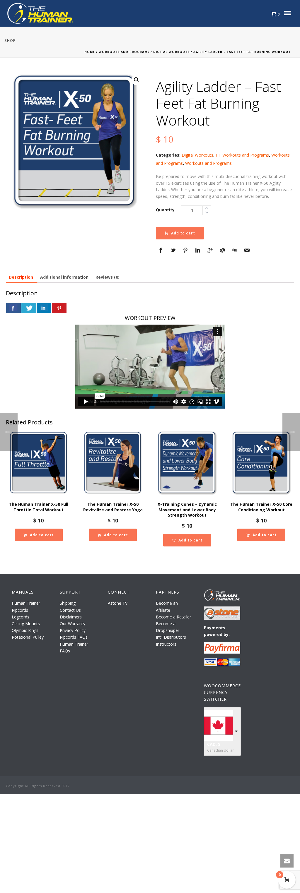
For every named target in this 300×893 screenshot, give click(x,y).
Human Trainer (26, 603)
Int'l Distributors (171, 637)
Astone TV (117, 603)
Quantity (165, 209)
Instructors (166, 644)
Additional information (64, 277)
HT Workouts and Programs (242, 155)
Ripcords (20, 610)
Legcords (20, 617)
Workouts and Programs (124, 52)
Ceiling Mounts (26, 623)
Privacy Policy (73, 630)
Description (21, 277)
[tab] (21, 277)
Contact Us (70, 610)
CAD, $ (214, 744)
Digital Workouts (171, 52)
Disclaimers (71, 617)
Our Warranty (72, 623)
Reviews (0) (108, 277)
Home (89, 52)
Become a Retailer (173, 617)
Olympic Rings (25, 630)
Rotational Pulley (28, 637)
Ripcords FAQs (74, 637)
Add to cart (183, 233)
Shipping (68, 603)
